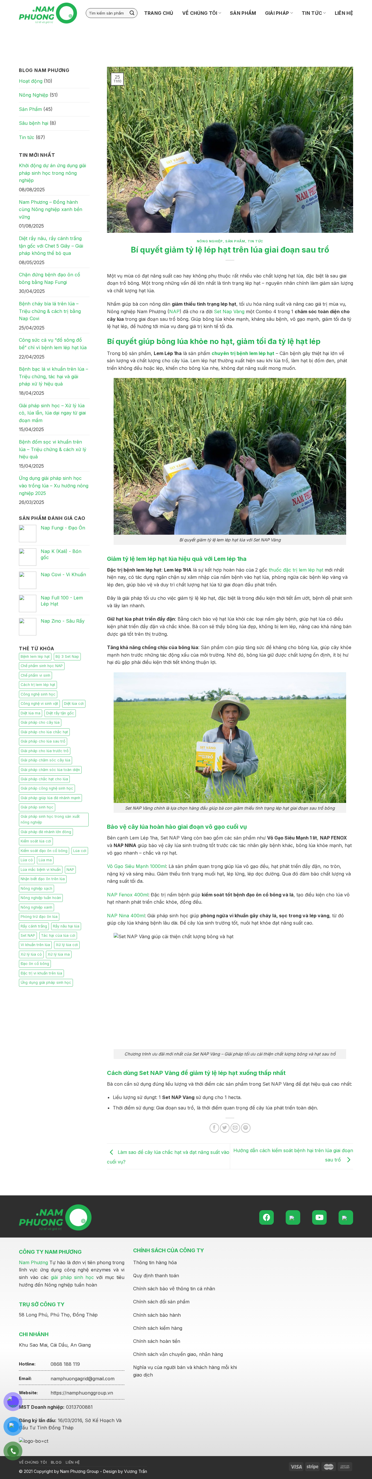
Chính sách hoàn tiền (156, 1341)
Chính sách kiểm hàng (157, 1328)
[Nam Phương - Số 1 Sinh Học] (48, 13)
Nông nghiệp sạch (36, 888)
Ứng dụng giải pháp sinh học (46, 982)
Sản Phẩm (30, 109)
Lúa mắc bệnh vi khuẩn (41, 869)
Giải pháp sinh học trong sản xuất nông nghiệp (50, 819)
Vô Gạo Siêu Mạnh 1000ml (136, 866)
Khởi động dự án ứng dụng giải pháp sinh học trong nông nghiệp (52, 173)
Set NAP (28, 935)
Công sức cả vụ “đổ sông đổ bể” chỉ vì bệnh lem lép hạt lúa (53, 343)
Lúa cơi (79, 851)
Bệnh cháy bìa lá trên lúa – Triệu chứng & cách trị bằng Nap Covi (50, 311)
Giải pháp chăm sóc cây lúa (45, 760)
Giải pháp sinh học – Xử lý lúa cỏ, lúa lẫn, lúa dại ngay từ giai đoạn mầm (52, 413)
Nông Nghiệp (33, 95)
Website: (28, 1392)
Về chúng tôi (33, 1462)
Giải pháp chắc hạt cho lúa (44, 779)
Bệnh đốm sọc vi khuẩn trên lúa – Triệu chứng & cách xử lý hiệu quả (52, 449)
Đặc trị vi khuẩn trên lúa (41, 973)
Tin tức (312, 13)
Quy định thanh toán (156, 1275)
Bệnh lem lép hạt (35, 656)
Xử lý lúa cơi (67, 945)
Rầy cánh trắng (34, 926)
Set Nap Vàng (229, 311)
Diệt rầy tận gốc (60, 713)
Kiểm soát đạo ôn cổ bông (44, 851)
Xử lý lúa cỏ (31, 954)
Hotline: (27, 1363)
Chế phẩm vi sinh (35, 675)
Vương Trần (135, 1471)
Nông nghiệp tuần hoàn (41, 898)
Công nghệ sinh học (38, 694)
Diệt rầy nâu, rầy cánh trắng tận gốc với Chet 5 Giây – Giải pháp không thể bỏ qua (51, 245)
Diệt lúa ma (30, 713)
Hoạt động (30, 81)
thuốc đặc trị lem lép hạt (296, 570)
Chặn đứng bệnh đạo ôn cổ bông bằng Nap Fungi (49, 278)
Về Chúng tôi (199, 13)
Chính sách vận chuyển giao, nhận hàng (178, 1354)
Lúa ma (45, 860)
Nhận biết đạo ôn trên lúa (43, 879)
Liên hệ (344, 13)
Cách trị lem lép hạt (38, 684)
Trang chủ (159, 13)
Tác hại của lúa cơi (58, 935)
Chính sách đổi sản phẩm (161, 1302)
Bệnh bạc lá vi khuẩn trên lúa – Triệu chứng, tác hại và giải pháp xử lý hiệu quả (53, 376)
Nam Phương (33, 1262)
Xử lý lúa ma (59, 954)
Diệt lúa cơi (74, 703)
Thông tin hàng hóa (155, 1262)
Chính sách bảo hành (157, 1315)
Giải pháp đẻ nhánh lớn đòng (46, 832)
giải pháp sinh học (72, 1277)
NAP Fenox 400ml (127, 895)
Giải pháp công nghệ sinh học (47, 788)
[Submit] (132, 13)
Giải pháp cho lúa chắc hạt (44, 732)
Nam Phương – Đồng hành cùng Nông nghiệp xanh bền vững (50, 209)
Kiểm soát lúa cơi (36, 841)
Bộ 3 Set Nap (67, 656)
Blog (56, 1462)
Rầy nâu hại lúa (66, 926)
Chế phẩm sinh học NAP (42, 666)
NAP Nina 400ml (126, 915)
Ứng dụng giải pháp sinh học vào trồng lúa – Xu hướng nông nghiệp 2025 (53, 485)
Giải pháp (277, 13)
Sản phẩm (243, 13)
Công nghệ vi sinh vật (39, 703)
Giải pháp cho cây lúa (40, 722)
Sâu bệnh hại (33, 123)
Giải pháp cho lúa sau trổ (43, 741)
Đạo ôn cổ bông (35, 963)
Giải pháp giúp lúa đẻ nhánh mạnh (50, 798)
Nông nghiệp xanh (36, 907)
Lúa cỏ (27, 860)
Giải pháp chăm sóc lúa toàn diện (50, 770)
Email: (25, 1378)
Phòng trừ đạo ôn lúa (39, 916)
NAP (70, 869)
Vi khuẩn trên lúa (35, 945)
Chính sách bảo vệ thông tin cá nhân (174, 1288)
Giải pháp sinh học (37, 807)
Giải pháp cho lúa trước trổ (45, 751)
